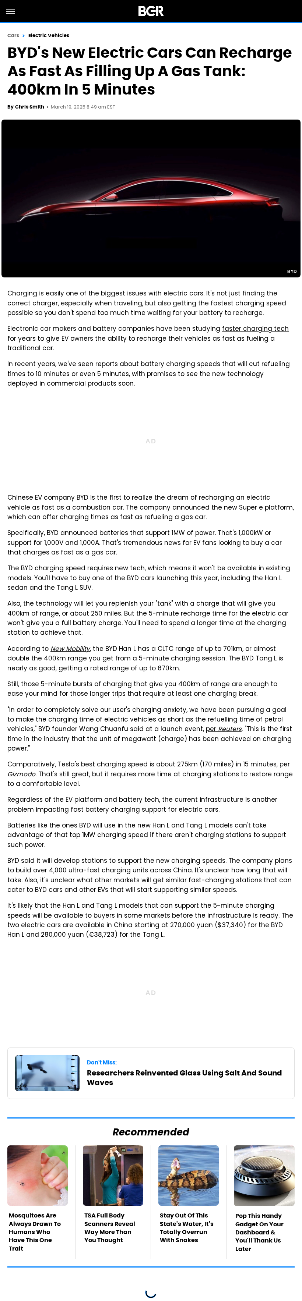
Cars (13, 35)
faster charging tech (255, 329)
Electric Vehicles (49, 35)
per (224, 729)
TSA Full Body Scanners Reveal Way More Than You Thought (109, 1228)
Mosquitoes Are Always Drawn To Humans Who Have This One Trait (35, 1232)
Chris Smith (29, 107)
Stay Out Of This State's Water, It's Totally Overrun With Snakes (187, 1228)
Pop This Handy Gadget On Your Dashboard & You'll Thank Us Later (259, 1232)
